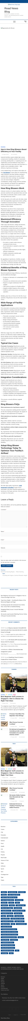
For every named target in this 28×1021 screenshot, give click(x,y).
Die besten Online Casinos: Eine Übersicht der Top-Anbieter (17, 796)
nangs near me (5, 924)
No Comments (14, 154)
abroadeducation (12, 892)
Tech (2, 871)
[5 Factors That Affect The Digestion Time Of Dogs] (4, 716)
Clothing (4, 894)
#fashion (4, 892)
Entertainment (4, 837)
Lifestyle (12, 905)
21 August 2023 (5, 154)
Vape (2, 877)
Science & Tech (5, 860)
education (4, 902)
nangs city (10, 916)
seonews (21, 937)
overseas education (6, 926)
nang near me (18, 913)
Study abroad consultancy (8, 945)
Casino (2, 829)
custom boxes (19, 900)
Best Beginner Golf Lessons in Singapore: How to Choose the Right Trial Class (12, 699)
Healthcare (4, 905)
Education (3, 835)
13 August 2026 (5, 703)
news (13, 924)
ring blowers (6, 172)
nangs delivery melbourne (17, 918)
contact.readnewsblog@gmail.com (10, 1000)
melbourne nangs (20, 905)
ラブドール (4, 628)
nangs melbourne (19, 921)
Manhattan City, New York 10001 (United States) (13, 998)
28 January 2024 (13, 726)
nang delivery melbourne (18, 910)
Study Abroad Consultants (8, 948)
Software (3, 866)
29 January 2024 (13, 718)
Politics (3, 852)
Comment (4, 509)
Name (3, 531)
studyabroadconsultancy (7, 942)
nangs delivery (5, 918)
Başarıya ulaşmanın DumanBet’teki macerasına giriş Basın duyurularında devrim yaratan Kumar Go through (14, 630)
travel (11, 953)
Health (2, 846)
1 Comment (21, 801)
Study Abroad (5, 940)
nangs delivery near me (7, 921)
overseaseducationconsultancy (9, 929)
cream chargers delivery (7, 900)
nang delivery (18, 908)
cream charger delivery (14, 894)
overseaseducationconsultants (9, 937)
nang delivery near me (7, 913)
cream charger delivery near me (9, 897)
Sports (2, 868)
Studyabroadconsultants (7, 950)
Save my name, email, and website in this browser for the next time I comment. (13, 561)
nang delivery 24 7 (6, 910)
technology (4, 953)
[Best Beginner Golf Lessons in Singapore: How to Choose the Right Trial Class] (14, 682)
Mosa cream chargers (7, 908)
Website (3, 548)
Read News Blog (11, 10)
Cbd (2, 832)
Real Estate (4, 857)
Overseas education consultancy (9, 932)
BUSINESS (21, 892)
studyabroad (14, 940)
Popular (10, 694)
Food (2, 843)
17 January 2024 (13, 801)
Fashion (3, 840)
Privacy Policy (23, 1014)
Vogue (2, 880)
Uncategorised (4, 874)
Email (2, 539)
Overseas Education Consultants (9, 934)
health (17, 902)
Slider (14, 694)
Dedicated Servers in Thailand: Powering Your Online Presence (16, 805)
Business (3, 146)
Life (6, 694)
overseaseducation (21, 924)
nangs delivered (19, 916)
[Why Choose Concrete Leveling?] (4, 724)
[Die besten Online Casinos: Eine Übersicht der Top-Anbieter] (4, 796)
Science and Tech (5, 990)
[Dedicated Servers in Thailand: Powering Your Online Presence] (4, 808)
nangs (3, 916)
